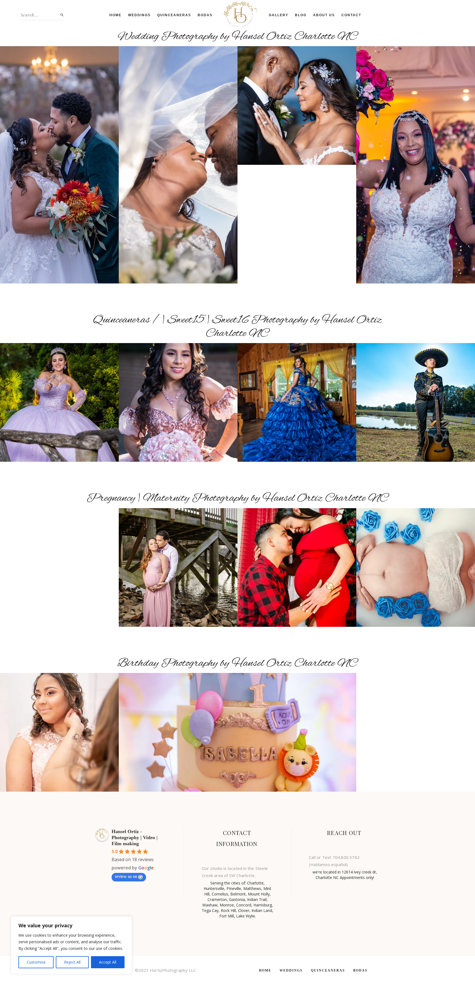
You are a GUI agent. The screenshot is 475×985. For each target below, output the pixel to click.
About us (324, 15)
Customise (36, 962)
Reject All (72, 962)
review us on (126, 876)
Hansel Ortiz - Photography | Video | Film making (135, 837)
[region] (71, 945)
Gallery (278, 15)
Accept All (107, 962)
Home (115, 15)
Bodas (205, 15)
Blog (300, 15)
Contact (351, 15)
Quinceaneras (174, 15)
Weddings (139, 15)
